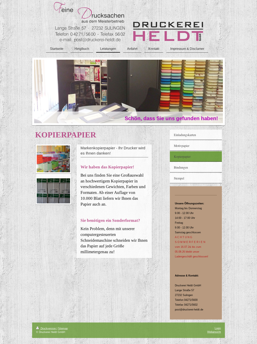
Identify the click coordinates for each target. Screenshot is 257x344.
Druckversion (48, 328)
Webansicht (214, 331)
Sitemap (63, 328)
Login (218, 328)
